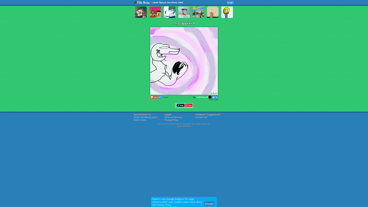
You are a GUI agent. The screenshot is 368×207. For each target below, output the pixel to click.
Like (154, 97)
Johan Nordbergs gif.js (145, 117)
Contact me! (201, 117)
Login (230, 2)
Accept (209, 204)
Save (190, 105)
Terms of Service (173, 117)
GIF (160, 97)
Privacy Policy (164, 204)
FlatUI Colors (140, 120)
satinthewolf (202, 97)
